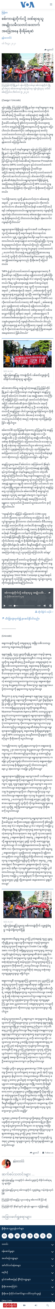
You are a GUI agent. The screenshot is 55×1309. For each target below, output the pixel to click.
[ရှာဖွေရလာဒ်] (47, 1305)
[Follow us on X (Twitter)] (10, 1236)
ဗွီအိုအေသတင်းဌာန (15, 596)
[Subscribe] (49, 1236)
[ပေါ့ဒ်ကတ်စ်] (42, 1236)
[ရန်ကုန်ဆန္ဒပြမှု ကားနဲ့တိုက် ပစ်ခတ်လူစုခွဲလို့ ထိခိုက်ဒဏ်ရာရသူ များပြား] (27, 353)
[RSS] (36, 1236)
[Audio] (36, 1305)
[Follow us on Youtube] (17, 1236)
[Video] (24, 1305)
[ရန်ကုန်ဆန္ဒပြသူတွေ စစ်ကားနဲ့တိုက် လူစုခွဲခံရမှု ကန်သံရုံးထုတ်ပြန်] (27, 904)
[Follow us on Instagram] (23, 1236)
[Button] (48, 50)
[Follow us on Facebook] (4, 1236)
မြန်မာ (5, 12)
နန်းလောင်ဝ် (7, 38)
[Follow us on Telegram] (30, 1236)
